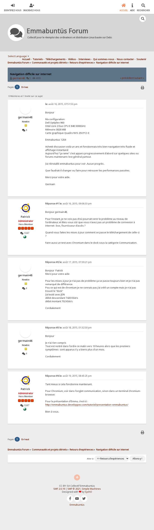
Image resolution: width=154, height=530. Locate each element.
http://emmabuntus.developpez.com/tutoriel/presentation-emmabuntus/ (86, 404)
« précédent (127, 78)
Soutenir (141, 59)
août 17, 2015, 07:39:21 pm (68, 262)
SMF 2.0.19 (59, 488)
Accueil (26, 59)
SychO (88, 491)
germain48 (19, 78)
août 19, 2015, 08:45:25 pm (68, 375)
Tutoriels (38, 59)
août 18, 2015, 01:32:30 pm (68, 327)
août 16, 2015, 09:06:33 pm (68, 203)
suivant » (139, 78)
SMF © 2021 (74, 488)
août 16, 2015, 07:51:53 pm (61, 104)
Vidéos (72, 59)
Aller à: (90, 458)
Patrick (25, 216)
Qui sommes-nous (103, 59)
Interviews (85, 59)
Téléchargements (55, 59)
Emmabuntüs (77, 504)
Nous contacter (125, 59)
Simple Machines (91, 488)
